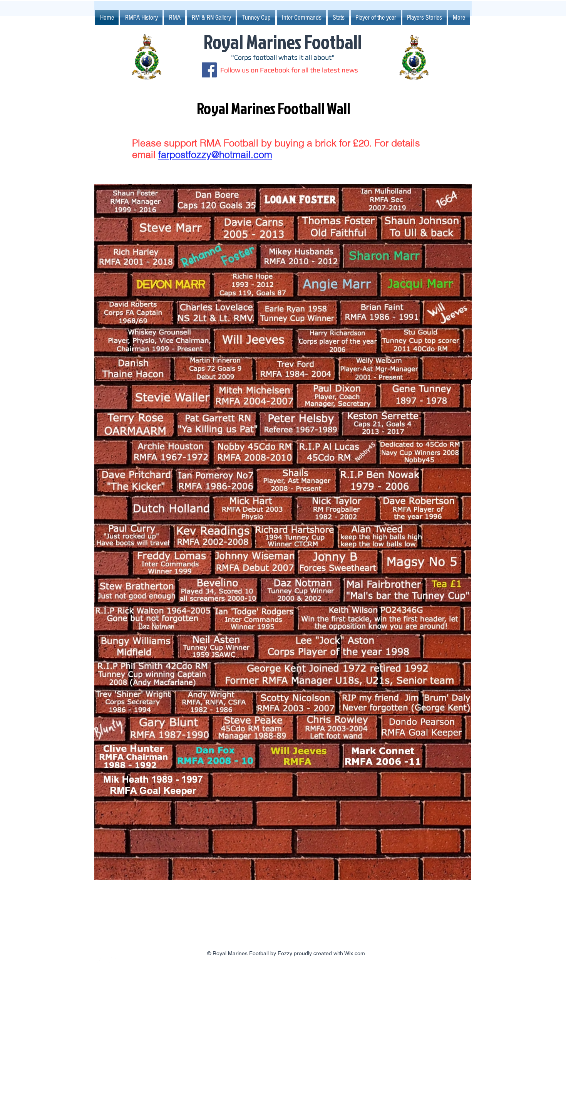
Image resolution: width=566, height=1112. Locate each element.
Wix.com (354, 953)
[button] (256, 17)
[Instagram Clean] (99, 961)
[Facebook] (209, 69)
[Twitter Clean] (124, 961)
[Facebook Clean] (111, 961)
